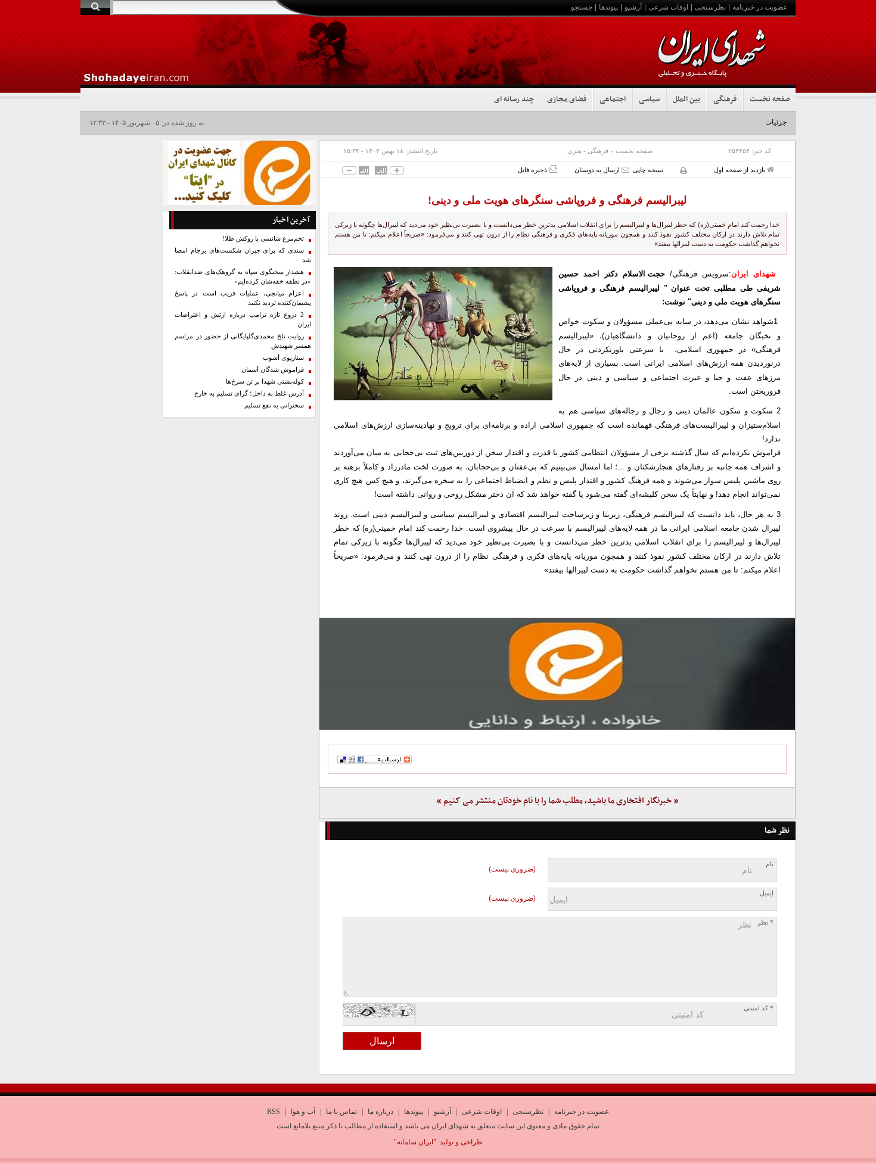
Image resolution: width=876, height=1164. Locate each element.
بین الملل (686, 99)
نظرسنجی (710, 7)
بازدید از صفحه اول (740, 169)
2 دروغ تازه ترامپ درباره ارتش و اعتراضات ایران (243, 320)
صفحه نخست (770, 99)
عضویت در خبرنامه (759, 7)
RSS (273, 1111)
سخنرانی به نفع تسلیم (274, 405)
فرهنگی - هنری (587, 150)
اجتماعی (612, 99)
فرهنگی (725, 99)
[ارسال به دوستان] (625, 169)
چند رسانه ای (514, 99)
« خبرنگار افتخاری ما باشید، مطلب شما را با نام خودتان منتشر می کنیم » (557, 800)
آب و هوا (303, 1111)
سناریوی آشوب (283, 357)
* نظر (765, 922)
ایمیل (767, 893)
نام (770, 864)
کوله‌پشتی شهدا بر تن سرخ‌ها (265, 381)
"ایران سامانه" (415, 1142)
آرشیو (633, 7)
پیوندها (608, 7)
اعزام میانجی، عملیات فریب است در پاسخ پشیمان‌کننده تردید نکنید (243, 298)
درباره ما (380, 1111)
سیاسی (649, 99)
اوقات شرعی (668, 7)
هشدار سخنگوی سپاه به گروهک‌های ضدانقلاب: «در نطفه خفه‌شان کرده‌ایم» (243, 277)
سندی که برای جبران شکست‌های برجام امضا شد (243, 255)
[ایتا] (557, 674)
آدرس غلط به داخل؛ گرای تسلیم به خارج (249, 393)
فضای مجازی (566, 99)
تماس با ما (341, 1111)
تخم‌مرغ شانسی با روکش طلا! (263, 238)
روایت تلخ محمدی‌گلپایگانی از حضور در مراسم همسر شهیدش (243, 341)
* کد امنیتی (759, 1008)
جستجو (581, 7)
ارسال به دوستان (598, 169)
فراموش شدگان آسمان (272, 369)
